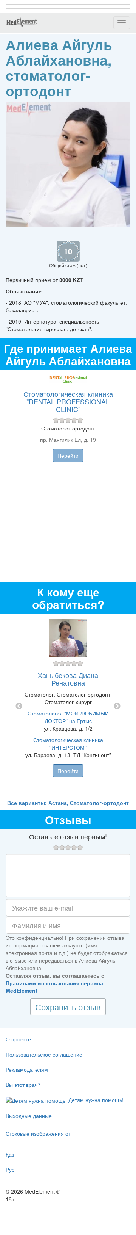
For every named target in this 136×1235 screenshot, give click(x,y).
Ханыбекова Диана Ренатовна (68, 678)
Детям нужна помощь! (95, 1100)
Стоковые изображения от (38, 1133)
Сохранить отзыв (68, 1007)
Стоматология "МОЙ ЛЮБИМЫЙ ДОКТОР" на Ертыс (68, 717)
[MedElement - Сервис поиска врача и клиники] (21, 22)
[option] (68, 706)
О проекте (18, 1039)
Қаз (10, 1154)
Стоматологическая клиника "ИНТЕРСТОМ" (68, 743)
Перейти (68, 455)
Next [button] (117, 706)
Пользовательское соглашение (44, 1054)
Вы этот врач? (23, 1084)
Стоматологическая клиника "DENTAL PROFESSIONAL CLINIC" (68, 401)
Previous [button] (19, 706)
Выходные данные (29, 1115)
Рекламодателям (27, 1069)
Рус (10, 1169)
